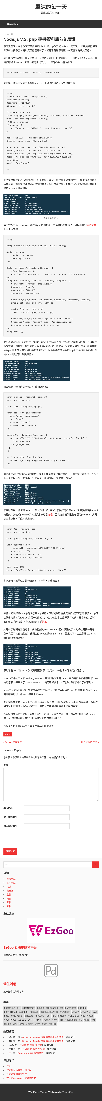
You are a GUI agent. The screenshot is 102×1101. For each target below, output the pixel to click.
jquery (75, 1012)
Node (6, 1016)
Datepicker (70, 1008)
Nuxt (48, 1016)
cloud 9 (40, 1008)
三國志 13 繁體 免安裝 (31, 1045)
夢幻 (80, 1020)
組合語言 (29, 1024)
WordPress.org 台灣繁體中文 (21, 1078)
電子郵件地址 (10, 817)
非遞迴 (44, 1024)
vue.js (90, 1016)
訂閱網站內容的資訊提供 (19, 1070)
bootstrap (9, 1008)
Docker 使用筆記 (13, 742)
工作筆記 (11, 883)
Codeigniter (52, 1008)
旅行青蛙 (7, 1024)
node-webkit (17, 1016)
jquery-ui (86, 1012)
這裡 (50, 514)
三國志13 (37, 1020)
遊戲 (9, 894)
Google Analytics (49, 1012)
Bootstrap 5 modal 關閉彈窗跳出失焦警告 (43, 1037)
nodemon (39, 1016)
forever (34, 1012)
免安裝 (54, 1020)
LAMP (95, 1012)
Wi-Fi (30, 1020)
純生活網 (9, 984)
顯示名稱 (7, 808)
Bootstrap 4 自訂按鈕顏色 (30, 1053)
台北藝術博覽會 (71, 1020)
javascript (65, 1012)
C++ (18, 1008)
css (61, 1008)
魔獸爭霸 (52, 1024)
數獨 (93, 1020)
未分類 (7, 734)
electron (23, 1012)
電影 (9, 902)
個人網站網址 (10, 826)
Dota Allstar (10, 1012)
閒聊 (9, 898)
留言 (6, 765)
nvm (54, 1016)
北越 (61, 1020)
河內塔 (21, 1024)
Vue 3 (6, 1020)
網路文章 (91, 225)
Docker (82, 1008)
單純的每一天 (51, 7)
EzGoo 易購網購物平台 (20, 947)
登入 (9, 1066)
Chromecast (28, 1008)
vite (83, 1016)
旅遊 (9, 887)
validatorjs (73, 1016)
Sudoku (62, 1016)
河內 (15, 1024)
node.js (29, 1016)
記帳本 (37, 1024)
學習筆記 (11, 879)
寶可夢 (87, 1020)
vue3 (13, 1020)
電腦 (9, 906)
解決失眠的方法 (89, 742)
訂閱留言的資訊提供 (17, 1074)
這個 (44, 621)
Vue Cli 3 (22, 1020)
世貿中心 (46, 1020)
